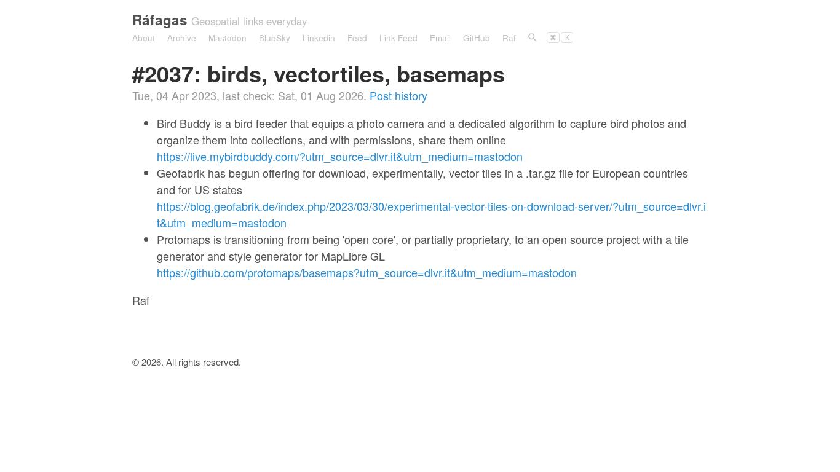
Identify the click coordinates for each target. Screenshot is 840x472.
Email (440, 38)
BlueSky (274, 38)
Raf (509, 38)
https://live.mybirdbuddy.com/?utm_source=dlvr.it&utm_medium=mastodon (340, 156)
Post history (398, 95)
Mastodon (227, 38)
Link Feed (398, 38)
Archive (181, 38)
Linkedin (319, 38)
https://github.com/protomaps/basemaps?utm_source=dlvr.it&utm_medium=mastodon (367, 272)
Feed (357, 38)
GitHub (476, 38)
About (143, 38)
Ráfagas (160, 20)
